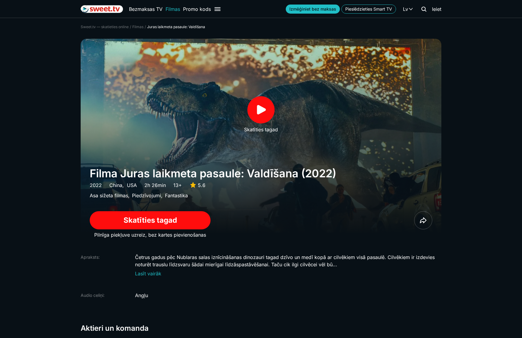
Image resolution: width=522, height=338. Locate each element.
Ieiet (436, 9)
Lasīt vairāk (148, 274)
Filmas (173, 9)
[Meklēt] (423, 9)
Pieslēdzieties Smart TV (368, 8)
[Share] (423, 220)
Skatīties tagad (150, 220)
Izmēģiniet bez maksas (312, 8)
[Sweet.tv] (102, 9)
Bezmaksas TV (146, 9)
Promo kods (197, 9)
